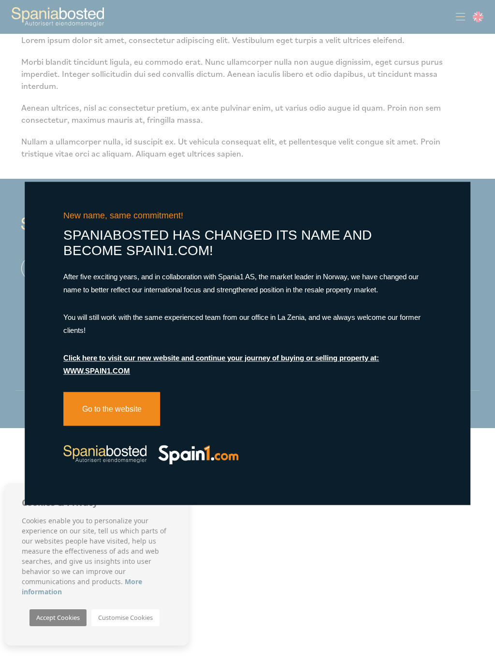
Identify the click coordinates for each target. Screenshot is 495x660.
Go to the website (112, 409)
